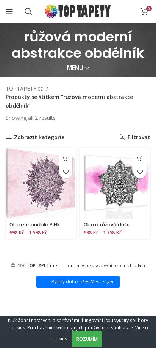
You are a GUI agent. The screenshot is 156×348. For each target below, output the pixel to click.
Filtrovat (139, 137)
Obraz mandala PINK (34, 224)
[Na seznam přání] (65, 171)
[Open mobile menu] (9, 11)
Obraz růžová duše (107, 224)
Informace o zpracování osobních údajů (103, 265)
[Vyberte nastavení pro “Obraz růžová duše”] (140, 158)
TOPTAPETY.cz (25, 88)
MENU (75, 68)
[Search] (28, 11)
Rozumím (87, 339)
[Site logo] (78, 10)
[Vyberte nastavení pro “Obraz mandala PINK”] (65, 158)
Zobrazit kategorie (39, 137)
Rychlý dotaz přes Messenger (82, 281)
